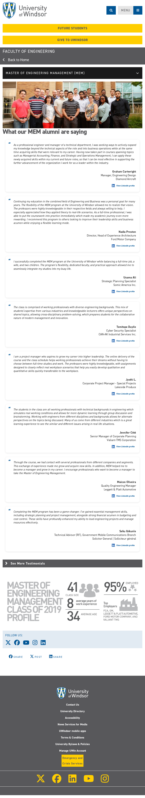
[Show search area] (111, 10)
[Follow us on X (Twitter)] (9, 644)
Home (24, 59)
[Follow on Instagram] (105, 781)
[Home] (25, 10)
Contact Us (72, 704)
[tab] (72, 563)
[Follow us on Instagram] (37, 644)
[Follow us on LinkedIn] (45, 644)
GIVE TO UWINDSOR (72, 40)
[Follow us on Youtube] (28, 644)
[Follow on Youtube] (88, 781)
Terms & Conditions (72, 737)
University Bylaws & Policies (72, 744)
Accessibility (72, 718)
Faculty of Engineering (29, 51)
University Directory (72, 711)
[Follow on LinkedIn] (72, 781)
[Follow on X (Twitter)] (40, 781)
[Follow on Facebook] (57, 781)
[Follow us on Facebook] (18, 644)
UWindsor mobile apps (72, 731)
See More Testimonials (28, 563)
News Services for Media (72, 724)
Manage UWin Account (72, 751)
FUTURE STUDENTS (72, 28)
